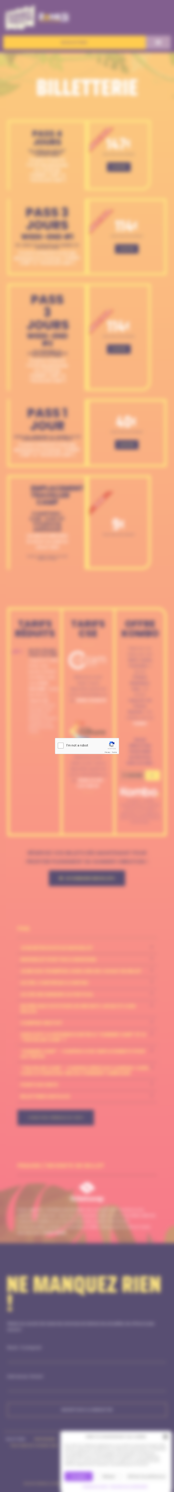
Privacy (107, 752)
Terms (114, 752)
